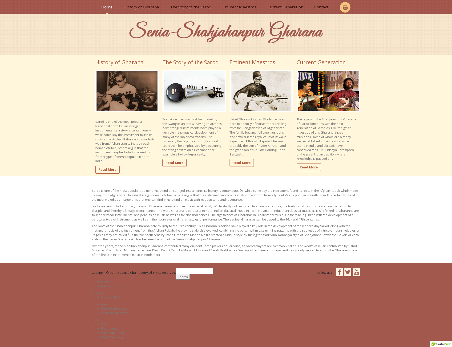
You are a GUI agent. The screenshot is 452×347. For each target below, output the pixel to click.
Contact (321, 7)
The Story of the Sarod (190, 7)
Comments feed (112, 333)
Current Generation (285, 7)
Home (107, 7)
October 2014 (110, 297)
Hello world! (109, 286)
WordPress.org (112, 337)
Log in (105, 324)
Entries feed (110, 328)
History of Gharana (141, 7)
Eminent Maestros (239, 7)
